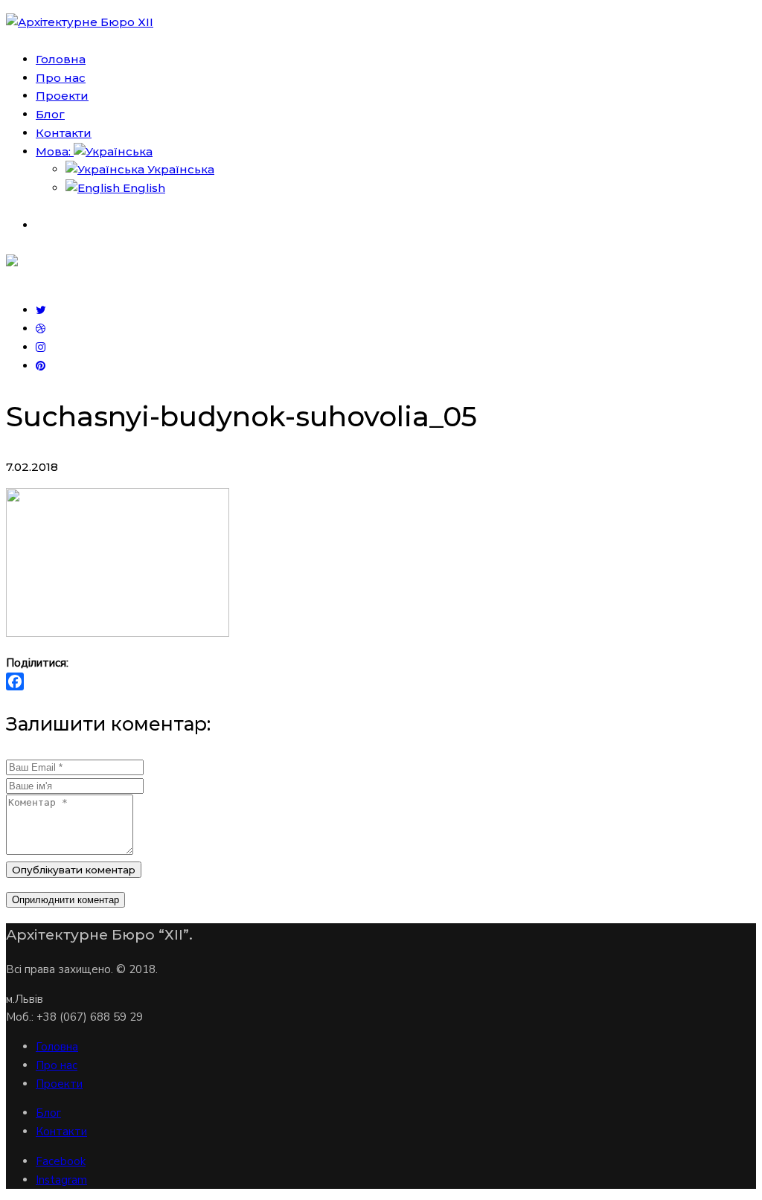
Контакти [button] (64, 133)
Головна (57, 1046)
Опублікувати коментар (73, 870)
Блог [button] (50, 114)
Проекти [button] (62, 96)
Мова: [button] (55, 151)
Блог (48, 1113)
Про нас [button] (61, 78)
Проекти (59, 1084)
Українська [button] (179, 169)
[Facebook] (381, 681)
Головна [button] (61, 59)
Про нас (56, 1065)
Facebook (61, 1161)
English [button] (142, 188)
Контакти (61, 1131)
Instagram (61, 1179)
